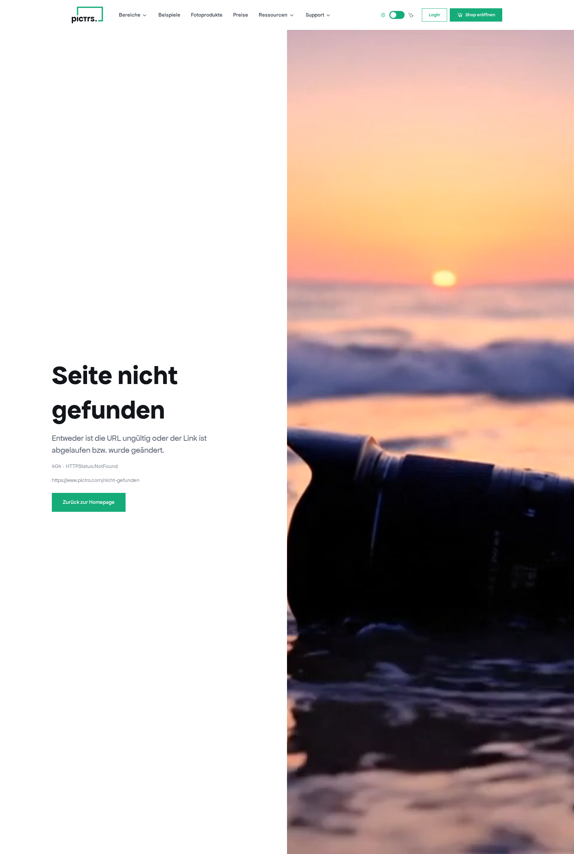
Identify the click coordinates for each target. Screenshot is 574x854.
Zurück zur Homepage (89, 502)
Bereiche (130, 15)
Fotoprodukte (207, 15)
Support (315, 15)
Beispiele (169, 15)
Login (434, 15)
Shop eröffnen (480, 15)
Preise (240, 15)
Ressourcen (273, 15)
